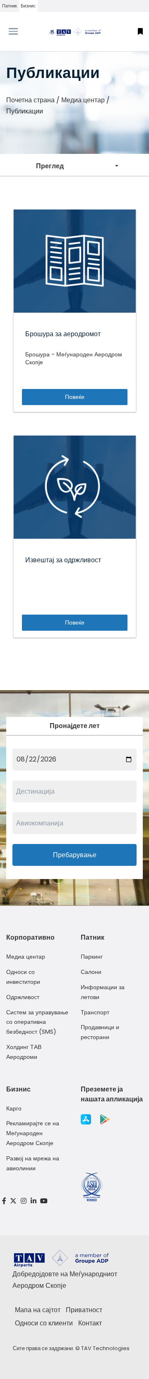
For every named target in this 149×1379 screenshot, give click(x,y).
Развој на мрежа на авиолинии (32, 1163)
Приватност (84, 1310)
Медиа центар (83, 100)
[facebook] (4, 1201)
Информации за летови (103, 992)
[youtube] (44, 1201)
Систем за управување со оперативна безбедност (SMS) (37, 1022)
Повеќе (74, 397)
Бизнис (28, 5)
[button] (140, 31)
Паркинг (92, 956)
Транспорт (95, 1012)
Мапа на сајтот (37, 1310)
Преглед (50, 166)
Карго (14, 1108)
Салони (91, 972)
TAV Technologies (105, 1348)
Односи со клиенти (44, 1323)
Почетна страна (30, 100)
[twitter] (13, 1201)
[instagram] (24, 1201)
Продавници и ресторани (100, 1032)
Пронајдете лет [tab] (75, 726)
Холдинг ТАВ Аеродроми (23, 1052)
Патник (9, 5)
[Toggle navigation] (18, 31)
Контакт (90, 1323)
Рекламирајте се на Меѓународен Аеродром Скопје (32, 1133)
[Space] (74, 31)
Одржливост (22, 997)
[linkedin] (33, 1201)
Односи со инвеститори (23, 977)
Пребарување (74, 855)
